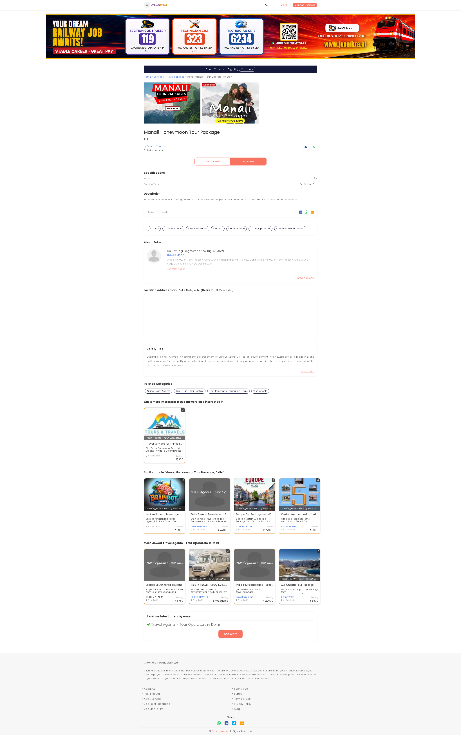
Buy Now (248, 161)
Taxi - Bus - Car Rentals (189, 391)
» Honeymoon (236, 228)
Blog (237, 709)
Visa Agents (260, 391)
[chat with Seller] (306, 147)
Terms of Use (242, 699)
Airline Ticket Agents (158, 391)
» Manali (218, 228)
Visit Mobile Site (153, 709)
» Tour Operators (260, 228)
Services (159, 77)
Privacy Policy (242, 704)
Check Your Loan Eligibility (229, 69)
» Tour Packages (197, 228)
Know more (307, 371)
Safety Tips (241, 689)
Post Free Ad (152, 694)
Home (147, 77)
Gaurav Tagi (154, 146)
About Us (149, 689)
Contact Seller (212, 161)
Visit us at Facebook (157, 704)
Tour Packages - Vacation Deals (228, 391)
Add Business (152, 699)
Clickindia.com (220, 731)
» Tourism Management (290, 228)
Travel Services (175, 77)
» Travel (154, 228)
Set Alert (230, 634)
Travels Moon (175, 255)
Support (239, 694)
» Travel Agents (173, 228)
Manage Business (305, 5)
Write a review (305, 278)
